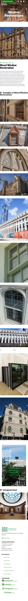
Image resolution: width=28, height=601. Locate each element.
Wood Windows (6, 564)
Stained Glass (6, 557)
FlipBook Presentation (8, 1)
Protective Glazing (7, 567)
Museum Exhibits (7, 574)
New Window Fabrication (8, 570)
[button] (14, 506)
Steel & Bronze (6, 560)
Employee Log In (7, 538)
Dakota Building (14, 472)
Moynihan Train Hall (14, 474)
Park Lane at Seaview (14, 470)
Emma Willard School (14, 468)
